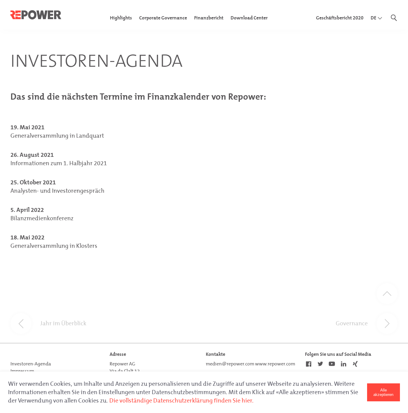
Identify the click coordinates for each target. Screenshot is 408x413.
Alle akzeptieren (383, 392)
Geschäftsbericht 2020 (339, 18)
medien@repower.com (230, 364)
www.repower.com (275, 364)
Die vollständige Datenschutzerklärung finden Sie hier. (181, 401)
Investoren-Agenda (30, 364)
